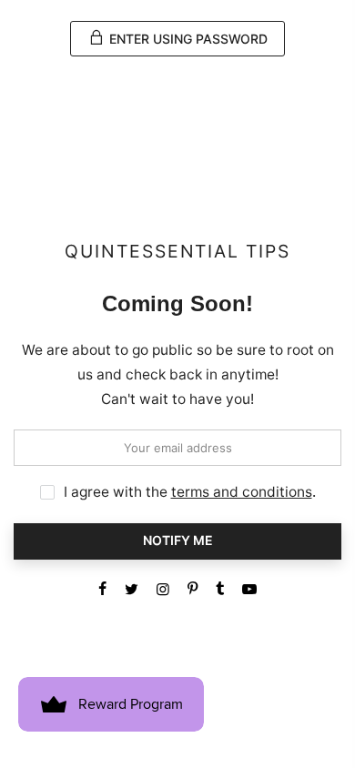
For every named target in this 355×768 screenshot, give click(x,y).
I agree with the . (190, 491)
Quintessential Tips (177, 251)
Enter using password (187, 38)
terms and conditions (241, 491)
